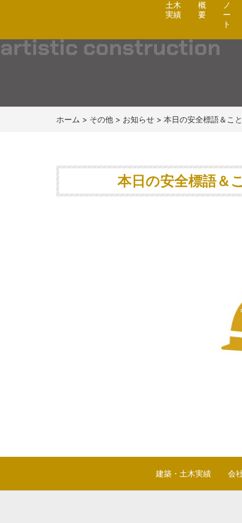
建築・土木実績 (183, 473)
